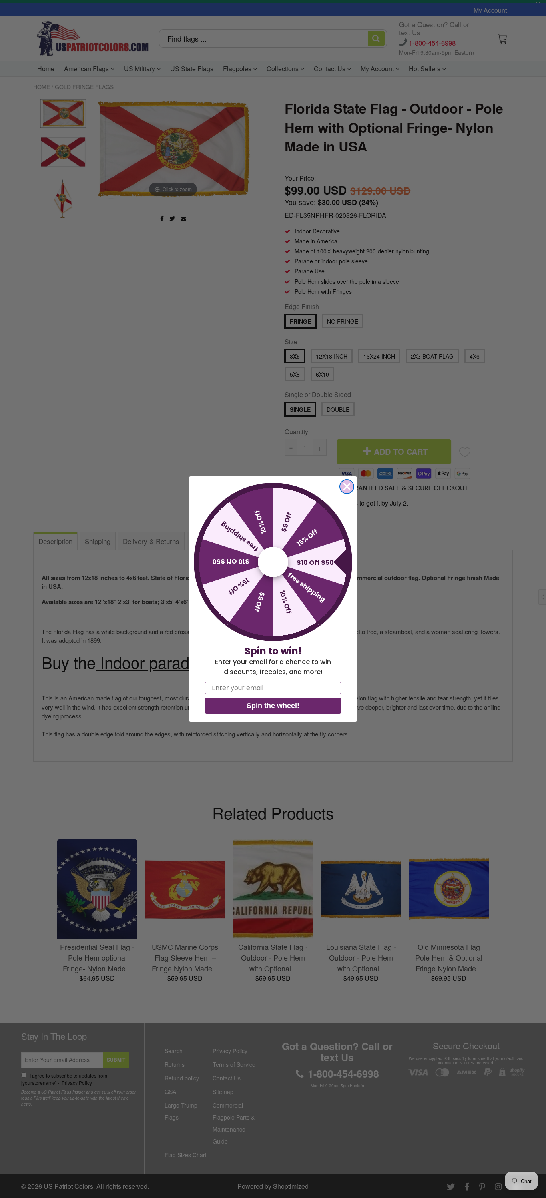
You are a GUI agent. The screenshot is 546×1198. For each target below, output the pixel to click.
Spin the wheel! (273, 706)
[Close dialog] (347, 487)
